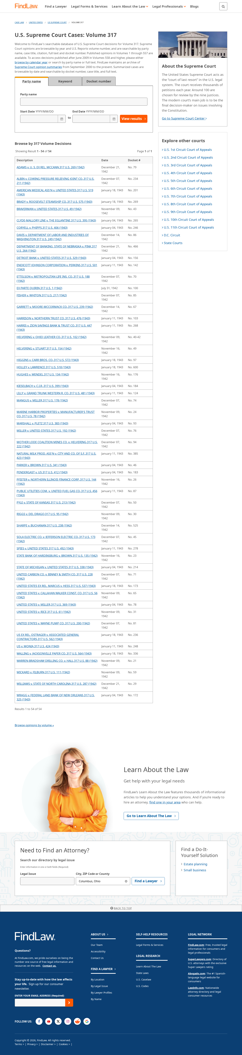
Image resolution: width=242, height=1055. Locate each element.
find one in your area (165, 802)
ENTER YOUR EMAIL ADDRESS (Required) (39, 995)
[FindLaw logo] (28, 6)
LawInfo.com (196, 987)
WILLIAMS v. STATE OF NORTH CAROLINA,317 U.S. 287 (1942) (56, 684)
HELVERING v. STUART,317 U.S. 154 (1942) (44, 348)
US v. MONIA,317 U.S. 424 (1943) (38, 646)
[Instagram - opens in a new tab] (67, 1021)
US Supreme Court (57, 22)
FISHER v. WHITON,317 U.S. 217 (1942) (42, 295)
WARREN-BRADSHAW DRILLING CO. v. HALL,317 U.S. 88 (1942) (57, 661)
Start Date (37, 111)
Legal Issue (28, 874)
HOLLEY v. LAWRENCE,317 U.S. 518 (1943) (44, 367)
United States (36, 22)
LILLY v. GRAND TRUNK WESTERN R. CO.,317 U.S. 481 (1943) (56, 393)
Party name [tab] (31, 81)
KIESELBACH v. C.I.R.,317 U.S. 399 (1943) (43, 386)
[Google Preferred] (86, 1021)
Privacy (31, 1044)
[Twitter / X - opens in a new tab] (58, 1021)
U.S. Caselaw (143, 979)
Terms (18, 1044)
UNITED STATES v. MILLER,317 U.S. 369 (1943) (46, 605)
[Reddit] (77, 1021)
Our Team (97, 945)
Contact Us (97, 958)
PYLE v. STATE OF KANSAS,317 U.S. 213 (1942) (46, 502)
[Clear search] (126, 881)
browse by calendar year (31, 62)
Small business (195, 870)
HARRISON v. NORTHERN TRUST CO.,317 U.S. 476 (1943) (53, 318)
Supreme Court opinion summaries (38, 67)
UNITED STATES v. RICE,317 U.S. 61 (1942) (44, 612)
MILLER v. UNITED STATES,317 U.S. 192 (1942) (46, 431)
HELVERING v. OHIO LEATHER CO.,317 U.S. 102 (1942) (51, 337)
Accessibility (98, 951)
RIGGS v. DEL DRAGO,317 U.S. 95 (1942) (42, 514)
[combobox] (47, 881)
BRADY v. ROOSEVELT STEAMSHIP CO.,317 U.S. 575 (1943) (54, 202)
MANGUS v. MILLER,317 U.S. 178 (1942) (42, 400)
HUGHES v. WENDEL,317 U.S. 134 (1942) (43, 374)
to (69, 118)
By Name (96, 999)
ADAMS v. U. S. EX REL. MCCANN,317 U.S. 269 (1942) (51, 167)
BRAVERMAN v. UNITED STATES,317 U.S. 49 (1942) (49, 209)
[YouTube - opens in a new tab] (48, 1021)
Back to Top (123, 908)
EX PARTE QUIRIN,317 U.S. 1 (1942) (39, 288)
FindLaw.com (196, 945)
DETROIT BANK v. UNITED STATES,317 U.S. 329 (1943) (51, 258)
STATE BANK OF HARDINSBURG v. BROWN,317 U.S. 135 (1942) (57, 556)
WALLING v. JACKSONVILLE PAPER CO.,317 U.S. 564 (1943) (54, 653)
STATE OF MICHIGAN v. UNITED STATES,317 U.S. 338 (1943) (55, 567)
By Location (97, 979)
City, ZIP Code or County (92, 874)
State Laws (142, 973)
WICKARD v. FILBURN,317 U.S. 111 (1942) (43, 672)
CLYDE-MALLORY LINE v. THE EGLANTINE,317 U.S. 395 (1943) (56, 220)
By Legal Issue (99, 986)
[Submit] (69, 1003)
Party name (28, 94)
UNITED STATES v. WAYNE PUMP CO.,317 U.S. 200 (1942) (53, 623)
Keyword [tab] (65, 81)
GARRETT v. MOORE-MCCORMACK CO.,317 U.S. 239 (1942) (55, 307)
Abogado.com (196, 973)
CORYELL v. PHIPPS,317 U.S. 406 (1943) (42, 228)
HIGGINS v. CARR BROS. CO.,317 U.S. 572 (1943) (48, 360)
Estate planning (195, 864)
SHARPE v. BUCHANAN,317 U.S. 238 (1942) (44, 525)
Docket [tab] (98, 81)
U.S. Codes (142, 986)
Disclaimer (47, 1044)
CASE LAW (19, 22)
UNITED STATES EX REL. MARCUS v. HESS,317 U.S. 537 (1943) (56, 586)
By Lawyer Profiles (101, 992)
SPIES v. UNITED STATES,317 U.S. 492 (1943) (45, 548)
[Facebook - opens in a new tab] (39, 1021)
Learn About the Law (148, 966)
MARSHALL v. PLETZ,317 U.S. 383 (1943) (42, 423)
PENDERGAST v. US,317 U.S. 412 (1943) (42, 472)
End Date (88, 111)
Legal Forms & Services (149, 945)
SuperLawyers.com (199, 959)
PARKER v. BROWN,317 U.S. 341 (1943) (42, 465)
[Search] (223, 6)
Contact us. (49, 965)
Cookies (63, 1044)
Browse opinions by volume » (34, 725)
